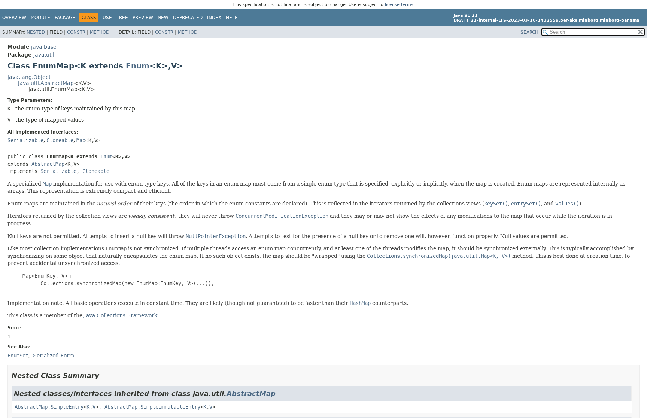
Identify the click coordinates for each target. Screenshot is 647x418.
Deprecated (188, 17)
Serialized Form (53, 355)
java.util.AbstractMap (46, 83)
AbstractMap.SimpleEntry (49, 407)
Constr (76, 32)
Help (231, 17)
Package (65, 17)
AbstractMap (47, 164)
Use (107, 17)
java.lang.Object (29, 77)
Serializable (25, 140)
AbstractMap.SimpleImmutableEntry (152, 407)
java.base (44, 47)
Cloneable (59, 140)
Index (214, 17)
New (163, 17)
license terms (399, 4)
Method (99, 32)
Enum (137, 65)
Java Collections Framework (120, 315)
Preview (143, 17)
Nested (36, 32)
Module (40, 17)
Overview (14, 17)
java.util (43, 55)
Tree (122, 17)
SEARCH (529, 32)
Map (80, 140)
